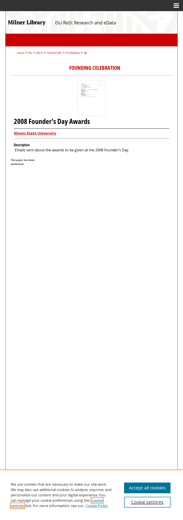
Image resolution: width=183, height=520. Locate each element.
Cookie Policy (96, 505)
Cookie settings (147, 502)
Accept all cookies (147, 488)
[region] (91, 495)
